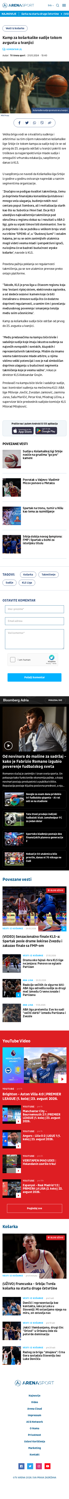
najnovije (34, 1395)
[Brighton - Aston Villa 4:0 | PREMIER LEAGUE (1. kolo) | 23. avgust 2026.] (34, 1065)
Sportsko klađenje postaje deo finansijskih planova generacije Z (44, 837)
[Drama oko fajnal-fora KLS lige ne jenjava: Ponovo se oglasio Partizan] (12, 963)
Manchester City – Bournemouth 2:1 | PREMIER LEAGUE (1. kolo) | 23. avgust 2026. (41, 1116)
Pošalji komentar (34, 677)
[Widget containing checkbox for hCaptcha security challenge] (33, 659)
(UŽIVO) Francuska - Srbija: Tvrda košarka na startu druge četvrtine (30, 1286)
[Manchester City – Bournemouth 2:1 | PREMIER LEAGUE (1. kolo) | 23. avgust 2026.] (12, 1114)
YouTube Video (16, 1041)
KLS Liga (27, 582)
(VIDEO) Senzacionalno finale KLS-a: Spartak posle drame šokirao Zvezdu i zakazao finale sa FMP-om (32, 941)
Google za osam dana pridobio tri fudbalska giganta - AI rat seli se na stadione (43, 798)
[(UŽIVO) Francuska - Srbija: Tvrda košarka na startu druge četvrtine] (34, 1256)
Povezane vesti (15, 444)
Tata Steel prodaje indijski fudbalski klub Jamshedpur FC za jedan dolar (44, 817)
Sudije (9, 582)
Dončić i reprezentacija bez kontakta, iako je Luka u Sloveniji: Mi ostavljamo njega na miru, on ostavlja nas (44, 1308)
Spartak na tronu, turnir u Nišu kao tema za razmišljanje (43, 510)
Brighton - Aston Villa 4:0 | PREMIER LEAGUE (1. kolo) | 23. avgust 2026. (32, 1096)
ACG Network (34, 1422)
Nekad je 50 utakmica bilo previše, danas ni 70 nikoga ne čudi (43, 857)
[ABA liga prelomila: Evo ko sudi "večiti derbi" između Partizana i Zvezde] (12, 1013)
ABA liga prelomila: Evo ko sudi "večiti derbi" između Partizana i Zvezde (44, 1013)
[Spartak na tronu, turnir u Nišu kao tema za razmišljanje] (12, 516)
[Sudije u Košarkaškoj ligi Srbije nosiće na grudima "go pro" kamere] (12, 459)
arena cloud (34, 1408)
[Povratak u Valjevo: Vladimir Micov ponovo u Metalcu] (12, 487)
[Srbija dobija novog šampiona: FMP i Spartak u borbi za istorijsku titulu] (12, 544)
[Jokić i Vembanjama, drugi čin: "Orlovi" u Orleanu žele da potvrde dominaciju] (12, 1331)
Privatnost (34, 1435)
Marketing (34, 1448)
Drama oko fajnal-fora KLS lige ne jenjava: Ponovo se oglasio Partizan (43, 964)
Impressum (34, 1415)
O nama (34, 1428)
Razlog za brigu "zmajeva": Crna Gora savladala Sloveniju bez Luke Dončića (44, 1356)
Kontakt (35, 1454)
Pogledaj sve (55, 700)
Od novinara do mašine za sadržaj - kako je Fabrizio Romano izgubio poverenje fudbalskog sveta (34, 761)
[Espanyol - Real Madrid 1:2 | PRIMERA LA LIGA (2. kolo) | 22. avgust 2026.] (12, 1188)
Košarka (28, 574)
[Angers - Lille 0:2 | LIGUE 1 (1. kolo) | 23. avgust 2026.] (12, 1139)
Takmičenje (48, 574)
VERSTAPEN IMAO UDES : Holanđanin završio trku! (39, 1162)
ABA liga (28, 980)
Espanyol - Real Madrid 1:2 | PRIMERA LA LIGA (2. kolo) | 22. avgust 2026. (43, 1189)
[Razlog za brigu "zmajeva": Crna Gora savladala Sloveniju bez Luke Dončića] (12, 1355)
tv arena (20, 1477)
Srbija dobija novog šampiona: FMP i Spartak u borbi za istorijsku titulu (42, 540)
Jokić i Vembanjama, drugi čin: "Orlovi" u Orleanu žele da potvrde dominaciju (43, 1331)
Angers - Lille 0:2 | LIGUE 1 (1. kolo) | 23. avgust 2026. (42, 1137)
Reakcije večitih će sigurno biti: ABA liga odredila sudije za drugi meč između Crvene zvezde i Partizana (44, 990)
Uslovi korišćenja (34, 1441)
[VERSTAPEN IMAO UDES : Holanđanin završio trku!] (12, 1164)
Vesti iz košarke (15, 28)
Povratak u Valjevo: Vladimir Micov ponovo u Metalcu (41, 481)
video (34, 1402)
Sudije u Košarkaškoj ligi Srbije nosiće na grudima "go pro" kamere (42, 455)
